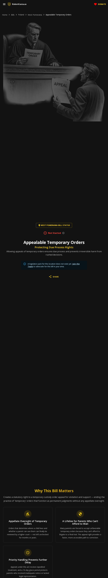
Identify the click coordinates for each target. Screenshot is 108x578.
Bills (12, 15)
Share (56, 276)
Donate (102, 4)
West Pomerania (35, 15)
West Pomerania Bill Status (55, 225)
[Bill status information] (63, 233)
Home (4, 15)
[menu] (4, 4)
